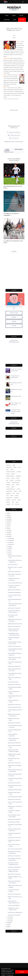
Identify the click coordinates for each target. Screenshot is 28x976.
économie (13, 473)
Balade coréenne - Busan (16, 396)
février (9, 918)
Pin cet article (14, 138)
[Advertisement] (14, 353)
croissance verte (9, 497)
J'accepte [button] (22, 971)
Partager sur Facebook (14, 132)
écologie (16, 495)
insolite (17, 493)
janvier (9, 920)
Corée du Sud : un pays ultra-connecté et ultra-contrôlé (16, 411)
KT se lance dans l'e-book (13, 681)
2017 (8, 522)
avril (9, 554)
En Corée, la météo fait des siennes (15, 582)
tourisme (11, 480)
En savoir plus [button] (10, 975)
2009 (8, 922)
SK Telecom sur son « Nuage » (14, 821)
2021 (8, 515)
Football (18, 478)
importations (16, 497)
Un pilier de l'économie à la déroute (15, 789)
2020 (8, 517)
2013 (8, 530)
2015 (8, 526)
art (12, 504)
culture (9, 141)
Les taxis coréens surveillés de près (15, 912)
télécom (7, 478)
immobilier (8, 504)
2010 (8, 536)
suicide (7, 495)
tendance (17, 484)
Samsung (15, 491)
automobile (19, 471)
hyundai (7, 486)
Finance (12, 486)
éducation (13, 478)
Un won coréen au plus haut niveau (15, 848)
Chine (14, 493)
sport (22, 141)
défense (11, 495)
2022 (8, 513)
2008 (8, 924)
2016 (8, 524)
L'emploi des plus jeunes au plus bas (15, 623)
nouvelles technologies (10, 471)
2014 (8, 528)
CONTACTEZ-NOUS (14, 312)
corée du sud (8, 465)
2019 (8, 519)
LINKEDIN (14, 321)
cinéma (20, 491)
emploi (7, 469)
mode (19, 141)
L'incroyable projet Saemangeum (14, 592)
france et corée (15, 141)
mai (8, 552)
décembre (10, 538)
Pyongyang (17, 504)
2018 (8, 521)
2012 (8, 532)
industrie (15, 467)
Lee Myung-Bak (17, 480)
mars (9, 917)
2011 (8, 534)
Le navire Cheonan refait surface (14, 707)
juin (9, 550)
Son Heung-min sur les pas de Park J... (13, 187)
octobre (9, 542)
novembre (10, 540)
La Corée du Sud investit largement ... (11, 214)
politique (8, 473)
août (9, 546)
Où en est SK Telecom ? (13, 564)
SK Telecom (8, 482)
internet (12, 469)
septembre (10, 544)
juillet (9, 548)
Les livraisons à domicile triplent (14, 867)
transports (8, 484)
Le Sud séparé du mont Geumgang (15, 796)
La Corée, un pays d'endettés (14, 905)
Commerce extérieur (15, 482)
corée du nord (8, 467)
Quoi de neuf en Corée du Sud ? (14, 571)
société (14, 465)
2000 (8, 926)
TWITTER (14, 325)
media (13, 484)
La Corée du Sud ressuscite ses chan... (13, 241)
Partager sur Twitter (15, 135)
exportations (8, 493)
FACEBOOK (14, 317)
